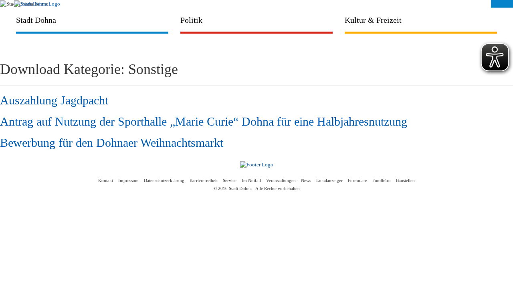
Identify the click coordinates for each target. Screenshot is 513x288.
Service (229, 180)
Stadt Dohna (36, 20)
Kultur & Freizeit (373, 20)
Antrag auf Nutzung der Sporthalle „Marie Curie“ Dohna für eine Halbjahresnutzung (203, 121)
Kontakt (105, 180)
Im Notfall (251, 180)
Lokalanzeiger (329, 180)
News (306, 180)
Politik (191, 20)
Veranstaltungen (281, 180)
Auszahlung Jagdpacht (54, 100)
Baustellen (405, 180)
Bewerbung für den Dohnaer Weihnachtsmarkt (111, 142)
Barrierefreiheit (204, 180)
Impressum (128, 180)
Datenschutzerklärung (164, 180)
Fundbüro (381, 180)
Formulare (357, 180)
